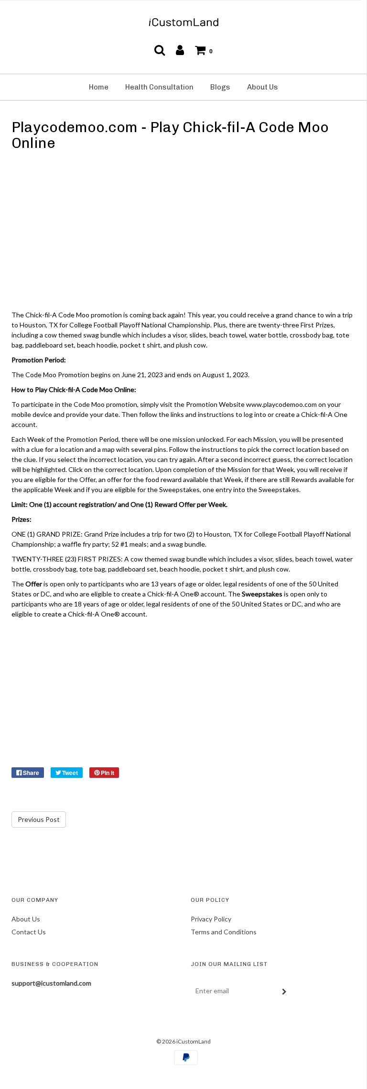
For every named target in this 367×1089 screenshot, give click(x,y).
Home (98, 87)
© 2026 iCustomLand (183, 1041)
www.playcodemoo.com (281, 404)
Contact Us (28, 932)
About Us (262, 87)
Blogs (220, 87)
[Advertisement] (183, 233)
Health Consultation (159, 87)
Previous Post (39, 819)
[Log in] (180, 50)
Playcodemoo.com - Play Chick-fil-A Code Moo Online (170, 135)
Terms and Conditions (224, 932)
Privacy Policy (211, 919)
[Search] (160, 50)
